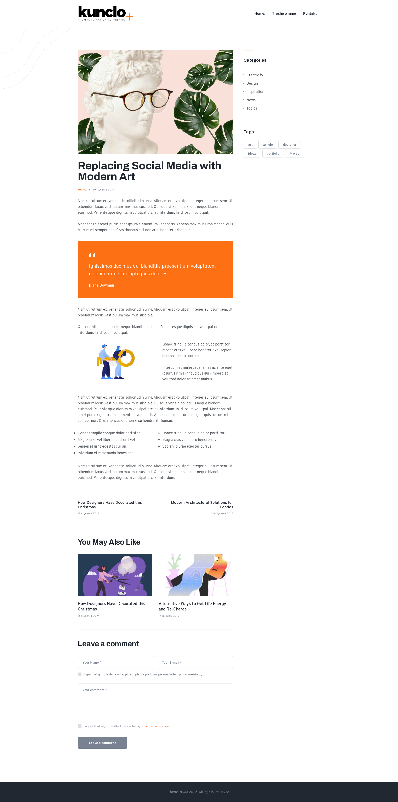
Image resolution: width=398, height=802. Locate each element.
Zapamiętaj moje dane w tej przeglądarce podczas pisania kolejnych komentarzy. (143, 674)
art (250, 144)
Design (252, 83)
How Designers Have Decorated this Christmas (111, 606)
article (268, 144)
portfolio (273, 153)
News (251, 100)
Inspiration (255, 91)
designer (289, 144)
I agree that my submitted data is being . (127, 726)
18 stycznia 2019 (88, 616)
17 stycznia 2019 (169, 616)
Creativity (254, 75)
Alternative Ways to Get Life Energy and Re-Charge (192, 606)
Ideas (252, 153)
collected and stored (156, 726)
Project (295, 153)
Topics (82, 189)
